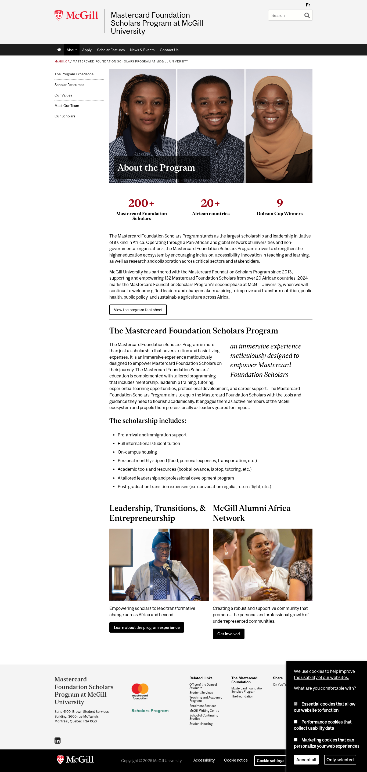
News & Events (142, 50)
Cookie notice (236, 760)
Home (59, 49)
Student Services (201, 692)
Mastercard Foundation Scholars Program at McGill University (157, 23)
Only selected (340, 759)
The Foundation (242, 696)
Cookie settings (270, 760)
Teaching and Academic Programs (205, 699)
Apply (87, 50)
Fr (308, 5)
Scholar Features (111, 50)
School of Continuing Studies (203, 717)
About (72, 50)
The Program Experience (74, 74)
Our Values (63, 95)
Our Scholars (65, 116)
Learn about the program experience (147, 627)
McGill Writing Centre (204, 710)
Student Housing (201, 723)
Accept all (306, 759)
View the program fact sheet (138, 309)
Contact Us (169, 50)
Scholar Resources (69, 85)
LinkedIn (58, 740)
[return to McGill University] (75, 760)
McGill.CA (62, 61)
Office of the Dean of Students (203, 686)
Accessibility (204, 760)
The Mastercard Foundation (244, 680)
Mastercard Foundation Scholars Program (247, 690)
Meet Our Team (67, 106)
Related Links (200, 678)
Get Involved (228, 634)
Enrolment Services (202, 705)
